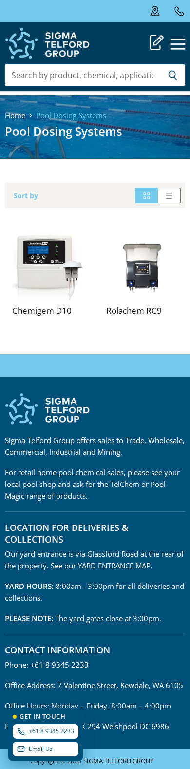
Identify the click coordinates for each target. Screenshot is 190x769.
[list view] (169, 195)
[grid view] (146, 195)
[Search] (173, 75)
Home (15, 115)
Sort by (26, 196)
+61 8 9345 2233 (179, 11)
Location (161, 11)
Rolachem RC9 (134, 310)
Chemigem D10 (42, 310)
